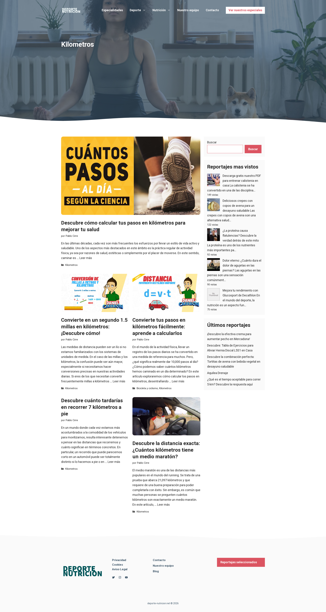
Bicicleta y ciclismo (147, 388)
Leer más (85, 258)
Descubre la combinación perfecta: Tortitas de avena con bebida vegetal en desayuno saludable (233, 361)
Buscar (212, 142)
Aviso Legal (119, 569)
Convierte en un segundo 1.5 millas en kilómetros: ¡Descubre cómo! (94, 326)
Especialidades (112, 10)
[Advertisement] (163, 73)
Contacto (212, 10)
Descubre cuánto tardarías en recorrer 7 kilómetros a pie (92, 407)
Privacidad (119, 560)
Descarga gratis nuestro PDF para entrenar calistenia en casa (242, 180)
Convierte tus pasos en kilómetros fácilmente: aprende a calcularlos (158, 326)
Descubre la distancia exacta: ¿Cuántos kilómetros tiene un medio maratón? (166, 449)
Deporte (135, 10)
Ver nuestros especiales (245, 10)
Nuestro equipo (188, 10)
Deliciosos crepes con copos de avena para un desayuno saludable (238, 205)
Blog (156, 571)
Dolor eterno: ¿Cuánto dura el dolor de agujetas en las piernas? (242, 265)
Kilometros (71, 265)
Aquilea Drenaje (217, 373)
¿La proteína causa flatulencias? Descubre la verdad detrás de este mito (241, 235)
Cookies (117, 564)
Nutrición (159, 10)
